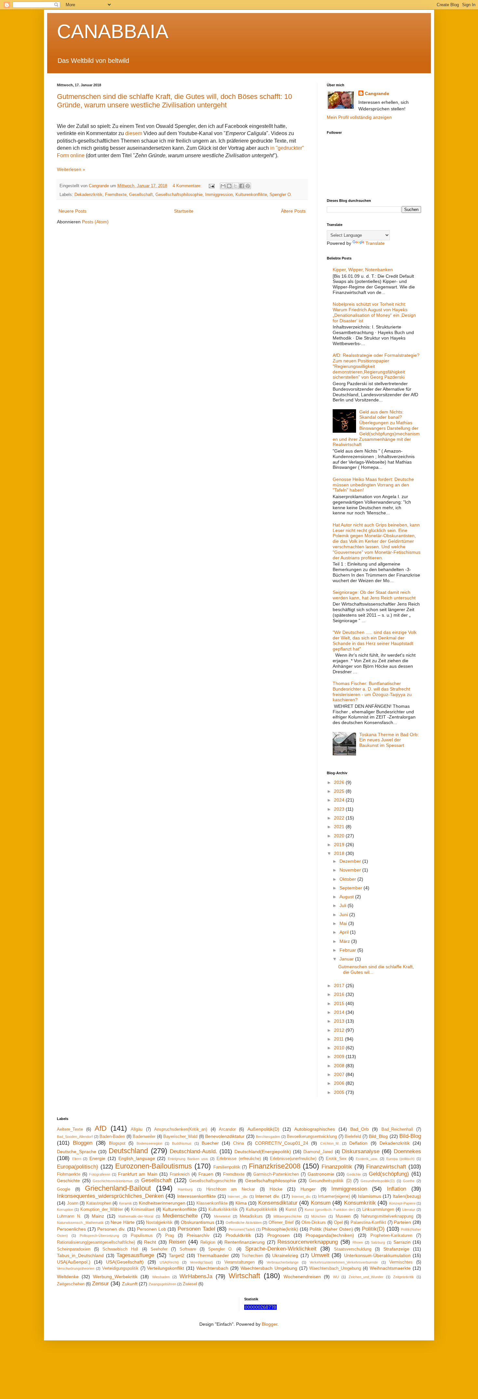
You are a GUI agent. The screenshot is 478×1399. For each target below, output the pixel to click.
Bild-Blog (410, 1136)
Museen (343, 1216)
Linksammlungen (378, 1209)
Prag (169, 1235)
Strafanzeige (396, 1249)
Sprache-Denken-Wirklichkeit (280, 1249)
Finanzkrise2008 (274, 1166)
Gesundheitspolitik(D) (378, 1181)
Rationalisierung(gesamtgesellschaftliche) (96, 1242)
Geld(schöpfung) (389, 1174)
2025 (340, 791)
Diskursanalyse (360, 1151)
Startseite (183, 211)
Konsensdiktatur (278, 1203)
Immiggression (219, 194)
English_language (136, 1158)
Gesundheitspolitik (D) (330, 1181)
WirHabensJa (195, 1276)
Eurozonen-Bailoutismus (153, 1166)
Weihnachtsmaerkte (390, 1268)
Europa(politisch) (77, 1167)
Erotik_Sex (336, 1158)
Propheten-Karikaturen (391, 1235)
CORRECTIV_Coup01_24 (281, 1143)
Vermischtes (401, 1262)
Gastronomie (321, 1174)
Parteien (402, 1222)
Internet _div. (238, 1196)
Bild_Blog (378, 1136)
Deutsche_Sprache (76, 1151)
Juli (343, 905)
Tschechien (252, 1255)
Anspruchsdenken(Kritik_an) (180, 1129)
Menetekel (222, 1216)
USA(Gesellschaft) (125, 1262)
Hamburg (185, 1189)
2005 (340, 1092)
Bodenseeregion (149, 1143)
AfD (101, 1128)
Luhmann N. (69, 1216)
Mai (343, 923)
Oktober (348, 879)
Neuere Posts (72, 211)
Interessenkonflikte (196, 1196)
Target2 (176, 1255)
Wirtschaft (244, 1276)
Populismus (142, 1235)
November (350, 870)
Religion (207, 1242)
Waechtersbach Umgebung (269, 1268)
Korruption (65, 1209)
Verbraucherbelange (283, 1262)
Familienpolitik (226, 1167)
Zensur (100, 1283)
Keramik (125, 1203)
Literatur (408, 1209)
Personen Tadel (196, 1229)
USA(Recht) (169, 1262)
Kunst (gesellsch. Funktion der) (330, 1209)
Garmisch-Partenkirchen (276, 1174)
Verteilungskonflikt (165, 1268)
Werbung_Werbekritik (115, 1276)
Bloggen (82, 1143)
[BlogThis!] (229, 186)
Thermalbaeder (213, 1255)
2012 (340, 1030)
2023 (340, 809)
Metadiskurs (251, 1216)
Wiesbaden (161, 1277)
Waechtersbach (212, 1268)
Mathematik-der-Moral (135, 1216)
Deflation (358, 1143)
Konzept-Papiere (402, 1203)
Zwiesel (190, 1284)
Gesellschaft (141, 194)
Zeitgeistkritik (403, 1277)
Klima (241, 1203)
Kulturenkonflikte (251, 194)
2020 (340, 835)
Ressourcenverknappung (307, 1242)
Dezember (350, 861)
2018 (340, 853)
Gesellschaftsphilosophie (179, 194)
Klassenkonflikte (212, 1203)
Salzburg (378, 1242)
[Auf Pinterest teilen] (248, 186)
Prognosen (278, 1235)
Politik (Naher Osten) (331, 1229)
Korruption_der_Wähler (101, 1209)
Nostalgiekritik (159, 1222)
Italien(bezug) (407, 1196)
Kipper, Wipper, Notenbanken (363, 269)
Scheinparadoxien (73, 1249)
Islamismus (369, 1196)
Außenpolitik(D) (263, 1129)
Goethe (409, 1181)
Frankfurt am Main (137, 1174)
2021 (340, 826)
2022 (340, 817)
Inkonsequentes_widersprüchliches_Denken (110, 1196)
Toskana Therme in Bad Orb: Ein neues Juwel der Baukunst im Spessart (389, 740)
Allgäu (136, 1129)
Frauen (205, 1174)
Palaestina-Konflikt (368, 1222)
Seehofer (159, 1249)
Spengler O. (281, 194)
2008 (340, 1065)
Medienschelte (180, 1216)
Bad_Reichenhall (397, 1129)
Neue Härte (123, 1222)
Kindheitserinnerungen (162, 1203)
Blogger (269, 1324)
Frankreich (180, 1174)
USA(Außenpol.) (73, 1262)
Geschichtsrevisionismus (113, 1181)
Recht (150, 1242)
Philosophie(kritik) (280, 1229)
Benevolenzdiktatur (225, 1136)
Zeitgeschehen (71, 1284)
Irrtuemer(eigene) (334, 1196)
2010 (340, 1047)
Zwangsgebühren (162, 1284)
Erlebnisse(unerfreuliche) (293, 1158)
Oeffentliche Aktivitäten (244, 1222)
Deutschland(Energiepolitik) (262, 1151)
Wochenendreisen (302, 1276)
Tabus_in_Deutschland (80, 1255)
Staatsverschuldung (352, 1249)
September (351, 887)
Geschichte (68, 1180)
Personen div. (111, 1229)
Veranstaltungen (239, 1262)
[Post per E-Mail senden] (211, 186)
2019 (340, 844)
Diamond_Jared (318, 1152)
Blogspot (117, 1143)
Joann (72, 1203)
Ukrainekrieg (285, 1255)
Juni (344, 914)
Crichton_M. (329, 1143)
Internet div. (267, 1196)
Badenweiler (144, 1136)
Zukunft (130, 1283)
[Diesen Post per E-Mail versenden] (223, 186)
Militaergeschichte (287, 1216)
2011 (339, 1039)
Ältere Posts (293, 211)
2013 (340, 1021)
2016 (340, 994)
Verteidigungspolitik (120, 1268)
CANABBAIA (112, 31)
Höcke (276, 1189)
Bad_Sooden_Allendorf (75, 1137)
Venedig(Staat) (201, 1262)
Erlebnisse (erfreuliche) (239, 1158)
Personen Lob (151, 1229)
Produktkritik (238, 1235)
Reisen (177, 1242)
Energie (97, 1158)
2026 (340, 782)
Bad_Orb (359, 1129)
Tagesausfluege (135, 1255)
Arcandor (227, 1129)
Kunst (291, 1209)
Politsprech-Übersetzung (99, 1236)
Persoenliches (71, 1229)
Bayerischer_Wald (180, 1136)
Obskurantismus (197, 1222)
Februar (348, 950)
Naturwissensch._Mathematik (80, 1222)
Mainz (98, 1216)
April (344, 932)
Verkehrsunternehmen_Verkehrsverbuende (344, 1262)
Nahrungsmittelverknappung (387, 1216)
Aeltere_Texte (70, 1129)
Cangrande (377, 93)
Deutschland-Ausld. (193, 1151)
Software (187, 1249)
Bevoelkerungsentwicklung (312, 1136)
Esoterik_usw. (367, 1159)
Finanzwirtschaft (386, 1167)
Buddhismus (182, 1143)
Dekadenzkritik (88, 194)
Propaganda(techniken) (330, 1235)
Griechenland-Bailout (118, 1188)
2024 (340, 800)
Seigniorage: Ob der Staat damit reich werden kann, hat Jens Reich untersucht (374, 595)
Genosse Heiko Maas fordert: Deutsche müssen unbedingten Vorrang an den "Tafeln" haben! (373, 485)
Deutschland (128, 1151)
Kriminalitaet (142, 1209)
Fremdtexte (115, 194)
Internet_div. (301, 1196)
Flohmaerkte (68, 1174)
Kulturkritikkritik (223, 1209)
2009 (340, 1056)
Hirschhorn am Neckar (230, 1189)
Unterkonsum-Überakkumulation (377, 1255)
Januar (347, 958)
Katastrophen (98, 1203)
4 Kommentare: (188, 186)
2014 (340, 1012)
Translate (375, 243)
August (347, 896)
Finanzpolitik (337, 1167)
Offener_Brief (281, 1222)
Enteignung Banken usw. (188, 1159)
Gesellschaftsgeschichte (212, 1181)
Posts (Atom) (95, 221)
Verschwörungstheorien (75, 1268)
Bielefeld (353, 1136)
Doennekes (407, 1151)
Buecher (210, 1143)
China (238, 1143)
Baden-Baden (112, 1136)
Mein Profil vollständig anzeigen (359, 117)
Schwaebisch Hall (120, 1249)
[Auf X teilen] (235, 186)
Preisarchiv (198, 1235)
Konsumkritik (360, 1203)
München (318, 1216)
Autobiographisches (314, 1129)
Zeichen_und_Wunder (366, 1277)
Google (63, 1189)
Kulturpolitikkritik (261, 1209)
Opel (338, 1222)
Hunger (308, 1189)
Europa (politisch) (400, 1159)
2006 (340, 1083)
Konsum (321, 1203)
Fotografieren (99, 1174)
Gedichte (354, 1174)
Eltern (76, 1159)
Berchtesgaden (268, 1137)
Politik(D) (373, 1229)
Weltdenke (68, 1276)
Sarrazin (402, 1242)
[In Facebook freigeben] (241, 186)
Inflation (396, 1189)
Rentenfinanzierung (244, 1242)
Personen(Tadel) (242, 1229)
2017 (340, 985)
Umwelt (320, 1255)
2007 (340, 1074)
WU (336, 1277)
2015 (340, 1003)
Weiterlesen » (71, 169)
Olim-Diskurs (313, 1222)
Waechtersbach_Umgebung (335, 1268)
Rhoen (357, 1242)
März (345, 941)
